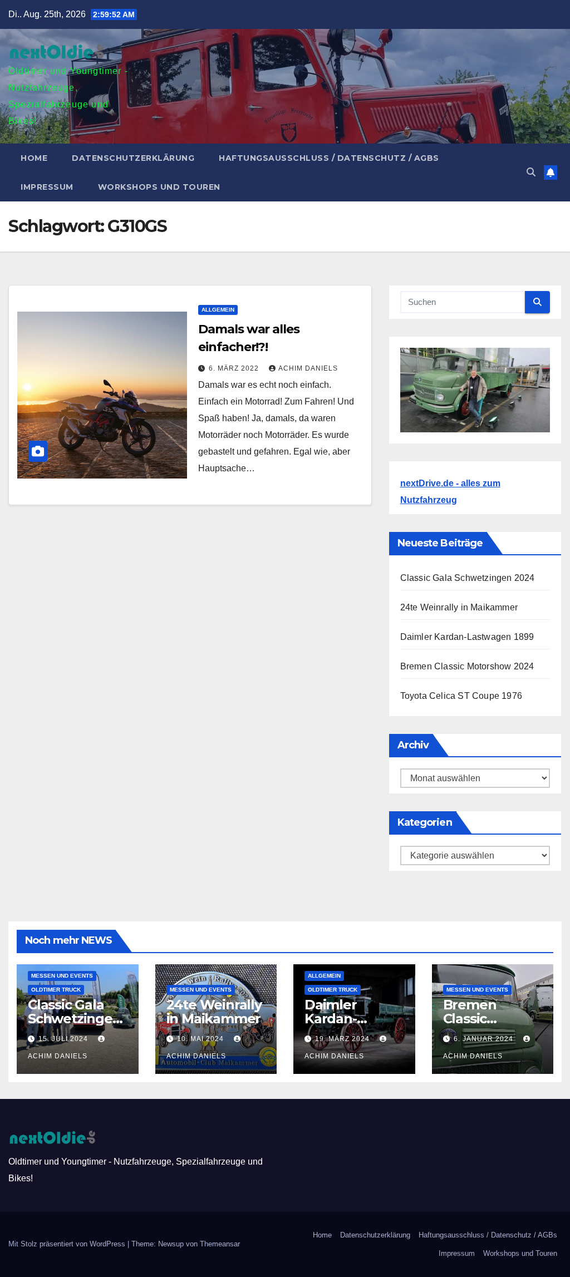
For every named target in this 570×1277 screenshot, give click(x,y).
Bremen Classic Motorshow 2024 (467, 666)
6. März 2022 (235, 368)
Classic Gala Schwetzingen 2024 (467, 578)
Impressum (47, 187)
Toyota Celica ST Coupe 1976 (461, 696)
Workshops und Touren (159, 187)
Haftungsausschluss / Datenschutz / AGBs (329, 158)
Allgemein (218, 310)
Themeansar (220, 1244)
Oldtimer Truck (56, 990)
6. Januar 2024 (484, 1039)
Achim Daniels (308, 368)
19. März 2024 (343, 1039)
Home (34, 158)
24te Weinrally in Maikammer (459, 607)
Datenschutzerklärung (133, 158)
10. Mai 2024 (201, 1039)
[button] (531, 172)
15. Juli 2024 (64, 1039)
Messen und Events (62, 976)
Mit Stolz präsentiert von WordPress (67, 1244)
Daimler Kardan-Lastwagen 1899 (467, 637)
